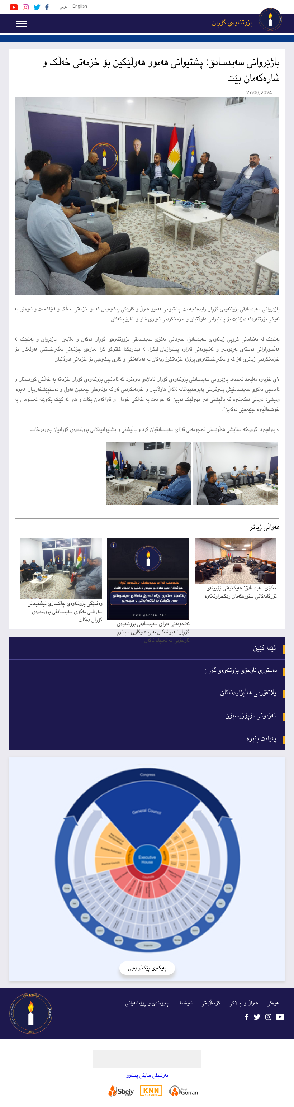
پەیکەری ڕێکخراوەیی (147, 968)
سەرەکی (274, 1003)
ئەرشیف (184, 1003)
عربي (63, 7)
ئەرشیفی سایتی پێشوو (147, 1075)
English (79, 7)
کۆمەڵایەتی (210, 1003)
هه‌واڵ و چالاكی (243, 1003)
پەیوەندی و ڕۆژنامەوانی (146, 1003)
